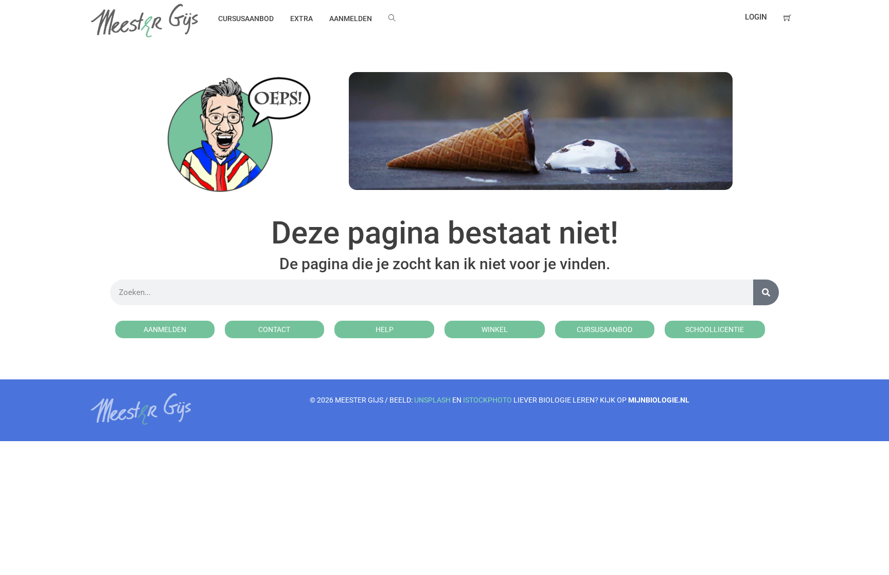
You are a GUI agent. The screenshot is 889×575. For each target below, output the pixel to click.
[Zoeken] (766, 292)
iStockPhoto (487, 400)
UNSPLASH (432, 400)
